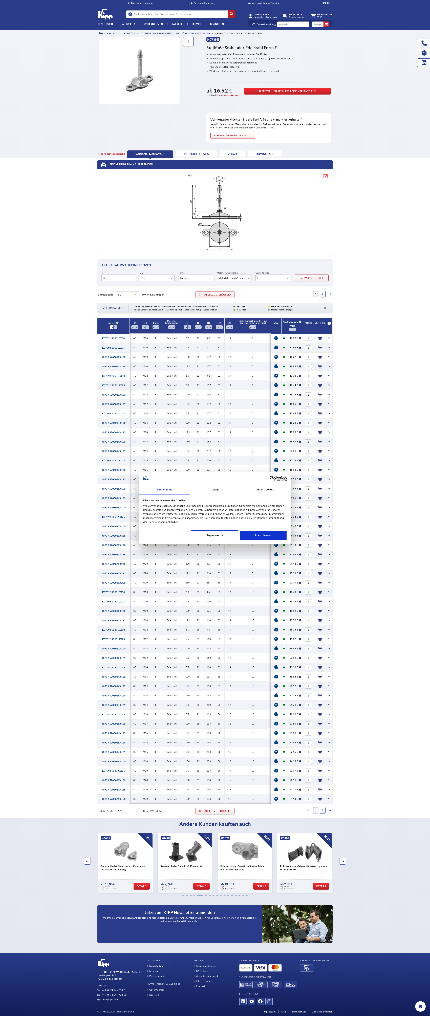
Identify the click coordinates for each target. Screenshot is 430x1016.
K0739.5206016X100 (113, 470)
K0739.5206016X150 (113, 488)
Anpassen (212, 535)
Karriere (177, 24)
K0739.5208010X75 (113, 601)
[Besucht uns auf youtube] (251, 1001)
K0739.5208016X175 (113, 752)
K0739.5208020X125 (113, 789)
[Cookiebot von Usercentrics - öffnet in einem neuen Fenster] (272, 478)
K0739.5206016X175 (113, 498)
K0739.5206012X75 (113, 385)
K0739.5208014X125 (113, 686)
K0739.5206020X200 (113, 564)
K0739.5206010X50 (113, 338)
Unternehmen (153, 24)
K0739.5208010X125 (113, 620)
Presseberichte (157, 976)
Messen (153, 971)
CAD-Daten (202, 971)
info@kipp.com (109, 999)
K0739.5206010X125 (113, 366)
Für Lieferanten (204, 981)
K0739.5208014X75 (113, 667)
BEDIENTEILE (113, 33)
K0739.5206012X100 (113, 394)
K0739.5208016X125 (113, 733)
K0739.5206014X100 (113, 423)
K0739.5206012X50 (113, 376)
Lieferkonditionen (206, 966)
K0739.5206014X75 (113, 413)
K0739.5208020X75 (113, 771)
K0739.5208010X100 (113, 611)
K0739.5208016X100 (113, 724)
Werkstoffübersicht (207, 976)
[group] (125, 863)
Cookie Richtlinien (322, 1011)
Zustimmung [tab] (165, 489)
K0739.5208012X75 (113, 639)
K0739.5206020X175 (113, 554)
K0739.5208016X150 (113, 742)
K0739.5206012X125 (113, 404)
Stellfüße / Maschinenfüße (155, 33)
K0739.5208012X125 (113, 658)
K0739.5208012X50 (113, 629)
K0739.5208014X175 (113, 705)
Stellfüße (129, 33)
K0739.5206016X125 (113, 479)
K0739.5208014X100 (113, 676)
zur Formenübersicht (113, 153)
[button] (183, 895)
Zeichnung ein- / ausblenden (131, 164)
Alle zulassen (263, 535)
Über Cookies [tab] (265, 489)
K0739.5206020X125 (113, 535)
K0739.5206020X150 (113, 545)
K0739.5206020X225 (113, 573)
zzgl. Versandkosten (229, 95)
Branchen (217, 24)
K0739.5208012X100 (113, 648)
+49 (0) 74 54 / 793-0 (113, 990)
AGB (283, 1011)
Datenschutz (299, 1011)
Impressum (270, 1011)
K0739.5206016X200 (113, 507)
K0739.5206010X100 (113, 357)
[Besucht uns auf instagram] (269, 1001)
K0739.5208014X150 (113, 695)
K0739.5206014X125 (113, 432)
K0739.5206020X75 (113, 517)
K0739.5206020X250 (113, 582)
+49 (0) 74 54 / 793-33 (114, 995)
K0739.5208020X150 (113, 799)
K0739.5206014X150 (113, 441)
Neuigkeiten (156, 966)
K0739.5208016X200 (113, 761)
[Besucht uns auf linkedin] (243, 1001)
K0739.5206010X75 (113, 347)
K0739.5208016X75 (113, 714)
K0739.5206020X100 (113, 526)
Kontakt (200, 986)
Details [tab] (215, 489)
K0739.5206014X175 (113, 451)
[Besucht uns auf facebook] (260, 1001)
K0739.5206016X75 (113, 460)
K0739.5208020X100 (113, 780)
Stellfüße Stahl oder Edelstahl (194, 33)
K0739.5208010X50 (113, 592)
